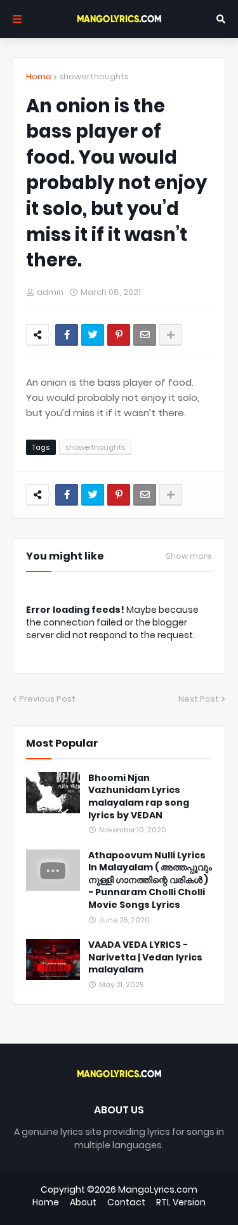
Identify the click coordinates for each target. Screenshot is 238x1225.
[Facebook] (66, 335)
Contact (126, 1202)
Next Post (198, 699)
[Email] (144, 335)
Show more (189, 556)
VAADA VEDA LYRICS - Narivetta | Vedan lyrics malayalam (145, 957)
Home (38, 76)
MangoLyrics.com (157, 1189)
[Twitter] (92, 335)
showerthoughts (94, 76)
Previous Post (47, 699)
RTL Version (181, 1202)
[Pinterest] (118, 335)
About (83, 1202)
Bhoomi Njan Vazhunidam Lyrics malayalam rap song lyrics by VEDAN (138, 797)
